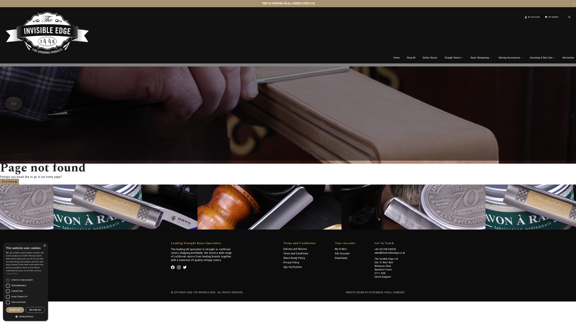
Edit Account (342, 253)
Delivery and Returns (295, 249)
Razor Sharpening (480, 57)
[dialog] (25, 282)
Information (568, 57)
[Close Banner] (574, 3)
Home (396, 57)
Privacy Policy (291, 262)
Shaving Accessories (509, 57)
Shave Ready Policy (294, 258)
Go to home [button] (8, 181)
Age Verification (292, 267)
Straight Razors (453, 57)
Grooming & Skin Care (541, 57)
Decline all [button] (35, 310)
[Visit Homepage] (47, 52)
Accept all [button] (15, 310)
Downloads (341, 258)
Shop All (411, 57)
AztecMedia (376, 292)
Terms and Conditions (295, 253)
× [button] (45, 246)
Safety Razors (430, 57)
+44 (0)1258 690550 (385, 249)
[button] (25, 316)
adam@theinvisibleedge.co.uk (390, 252)
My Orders (341, 249)
